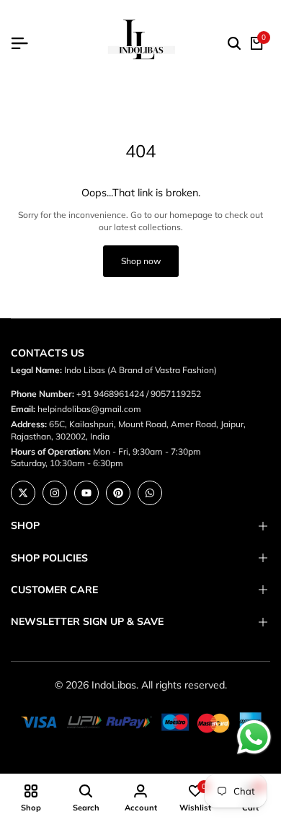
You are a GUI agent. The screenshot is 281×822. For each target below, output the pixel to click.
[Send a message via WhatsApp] (254, 737)
